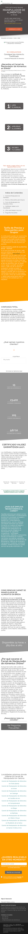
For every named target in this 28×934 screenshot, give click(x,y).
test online (16, 253)
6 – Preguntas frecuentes (10, 212)
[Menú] (25, 2)
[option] (14, 330)
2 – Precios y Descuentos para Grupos (14, 200)
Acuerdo (19, 877)
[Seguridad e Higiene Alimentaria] (9, 2)
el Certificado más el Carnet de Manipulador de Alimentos (14, 184)
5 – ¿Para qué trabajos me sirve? (12, 210)
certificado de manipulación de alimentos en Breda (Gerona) (13, 75)
